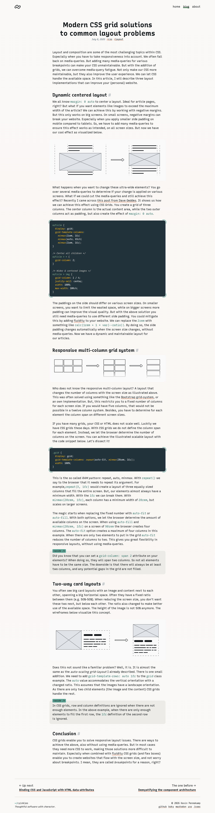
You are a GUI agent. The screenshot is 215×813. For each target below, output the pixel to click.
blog (186, 6)
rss (190, 806)
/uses (197, 806)
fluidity (79, 320)
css (110, 39)
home (176, 6)
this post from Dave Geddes (116, 200)
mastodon (181, 806)
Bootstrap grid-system (137, 397)
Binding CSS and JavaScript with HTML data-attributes (56, 790)
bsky (171, 806)
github (163, 806)
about (196, 6)
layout (119, 39)
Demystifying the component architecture (167, 790)
